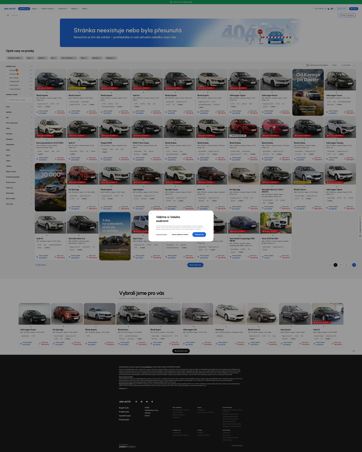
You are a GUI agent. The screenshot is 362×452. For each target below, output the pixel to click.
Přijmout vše (199, 234)
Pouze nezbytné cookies (180, 234)
